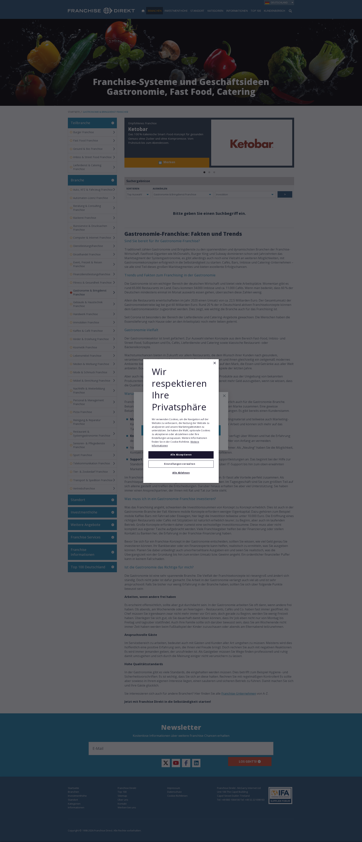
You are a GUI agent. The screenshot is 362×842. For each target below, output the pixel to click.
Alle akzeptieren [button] (181, 454)
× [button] (214, 363)
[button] (181, 464)
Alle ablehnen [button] (181, 472)
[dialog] (181, 421)
